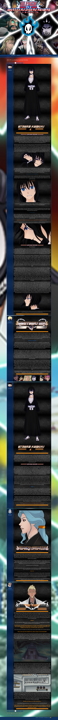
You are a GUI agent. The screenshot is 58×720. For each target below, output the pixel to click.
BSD (8, 61)
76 (18, 62)
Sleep (32, 486)
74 (15, 62)
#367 (50, 316)
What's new (13, 55)
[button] (15, 55)
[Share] (48, 64)
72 (12, 62)
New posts (8, 56)
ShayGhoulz (10, 514)
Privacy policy (46, 717)
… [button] (11, 62)
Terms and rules (41, 717)
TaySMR (10, 69)
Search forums (12, 56)
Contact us (37, 717)
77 (19, 62)
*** (38, 468)
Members (18, 55)
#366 (50, 64)
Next (21, 62)
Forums (8, 55)
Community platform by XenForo (29, 719)
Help (49, 717)
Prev (8, 62)
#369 (50, 509)
